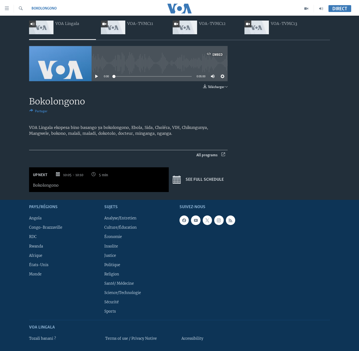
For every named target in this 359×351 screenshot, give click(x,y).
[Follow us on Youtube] (195, 220)
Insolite (111, 246)
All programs (207, 155)
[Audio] (321, 8)
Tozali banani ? (42, 338)
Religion (111, 274)
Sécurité (111, 302)
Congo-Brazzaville (45, 227)
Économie (113, 237)
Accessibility (192, 338)
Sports (110, 311)
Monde (35, 274)
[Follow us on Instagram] (218, 220)
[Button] (38, 112)
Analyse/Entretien (120, 218)
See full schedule (204, 179)
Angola (35, 218)
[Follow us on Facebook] (184, 220)
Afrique (35, 255)
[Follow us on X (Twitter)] (207, 220)
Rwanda (36, 246)
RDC (33, 237)
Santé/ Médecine (119, 283)
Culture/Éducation (120, 227)
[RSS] (230, 220)
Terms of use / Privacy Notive (131, 338)
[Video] (306, 8)
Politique (112, 264)
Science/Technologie (122, 292)
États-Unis (38, 264)
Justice (110, 255)
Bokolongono (44, 9)
